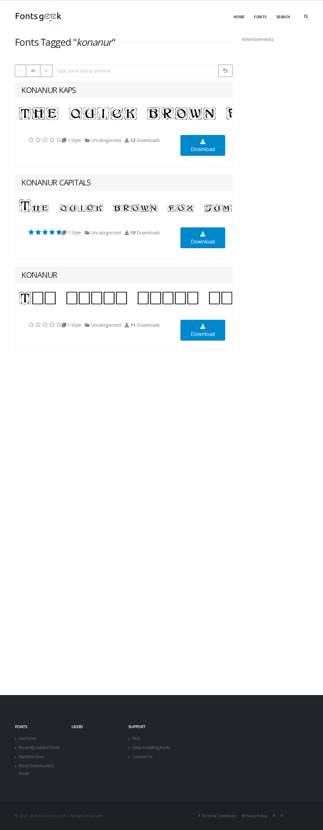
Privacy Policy (255, 815)
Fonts (260, 17)
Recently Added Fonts (39, 747)
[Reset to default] (225, 71)
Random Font (31, 756)
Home (238, 17)
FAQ (136, 738)
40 (33, 70)
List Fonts (28, 738)
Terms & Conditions (218, 815)
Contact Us (142, 756)
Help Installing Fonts (151, 747)
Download (203, 149)
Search (283, 17)
